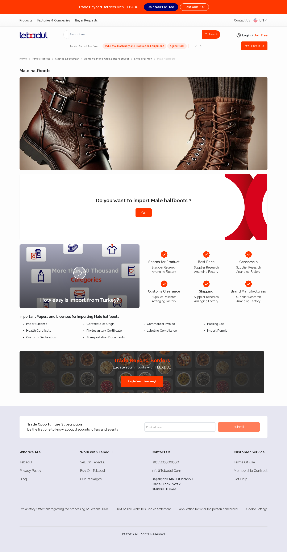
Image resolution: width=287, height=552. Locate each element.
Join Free (260, 35)
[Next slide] (200, 46)
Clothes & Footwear (67, 58)
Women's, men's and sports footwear (106, 58)
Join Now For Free (161, 7)
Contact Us (242, 20)
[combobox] (135, 34)
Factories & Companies (53, 20)
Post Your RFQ (194, 7)
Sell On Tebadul (92, 462)
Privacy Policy (30, 471)
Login (246, 35)
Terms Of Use (244, 462)
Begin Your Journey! (142, 381)
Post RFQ (257, 46)
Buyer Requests (86, 20)
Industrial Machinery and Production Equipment (134, 46)
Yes (143, 213)
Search (213, 34)
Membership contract (250, 471)
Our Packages (91, 479)
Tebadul (26, 462)
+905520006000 (165, 462)
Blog (23, 479)
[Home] (34, 35)
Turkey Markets (41, 58)
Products (26, 20)
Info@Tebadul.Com (166, 471)
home (23, 58)
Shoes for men (143, 58)
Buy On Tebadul (92, 471)
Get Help (241, 479)
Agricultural (177, 46)
